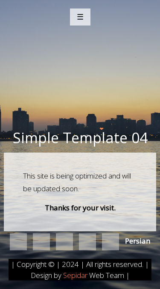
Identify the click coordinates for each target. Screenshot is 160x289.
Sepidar (76, 275)
